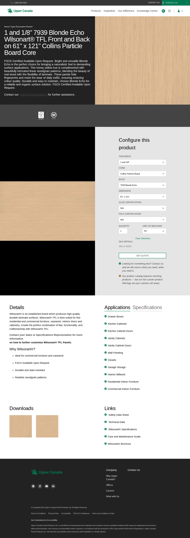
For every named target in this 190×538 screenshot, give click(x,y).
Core (122, 168)
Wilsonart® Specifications (122, 429)
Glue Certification (130, 202)
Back (122, 179)
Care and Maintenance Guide (124, 436)
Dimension (125, 191)
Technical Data (116, 422)
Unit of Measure (152, 226)
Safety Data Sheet (118, 414)
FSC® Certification (130, 214)
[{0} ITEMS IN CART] (169, 11)
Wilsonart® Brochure (119, 443)
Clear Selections (142, 238)
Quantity (124, 226)
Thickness (125, 156)
